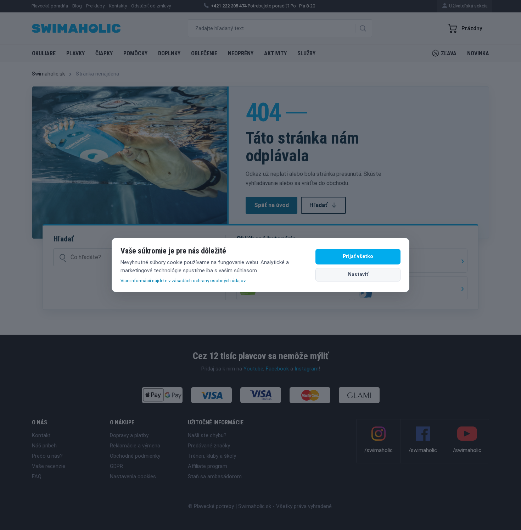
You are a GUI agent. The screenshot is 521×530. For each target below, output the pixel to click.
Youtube (253, 369)
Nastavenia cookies (133, 476)
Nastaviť (358, 274)
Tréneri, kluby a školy (212, 456)
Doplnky (169, 53)
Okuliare (44, 53)
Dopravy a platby (129, 435)
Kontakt (41, 435)
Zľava (448, 53)
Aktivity (275, 53)
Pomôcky (135, 53)
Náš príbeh (44, 445)
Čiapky (104, 53)
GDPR (116, 466)
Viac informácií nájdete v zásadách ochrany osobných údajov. (183, 280)
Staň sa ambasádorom (215, 476)
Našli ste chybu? (207, 435)
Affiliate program (207, 466)
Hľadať (318, 205)
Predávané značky (209, 445)
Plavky (75, 53)
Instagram (307, 369)
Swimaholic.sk (48, 74)
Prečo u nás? (47, 456)
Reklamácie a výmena (135, 445)
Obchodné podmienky (135, 456)
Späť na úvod (271, 205)
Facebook (277, 369)
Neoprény (240, 53)
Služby (306, 53)
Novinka (478, 53)
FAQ (36, 476)
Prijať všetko (358, 256)
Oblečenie (204, 53)
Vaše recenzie (48, 466)
